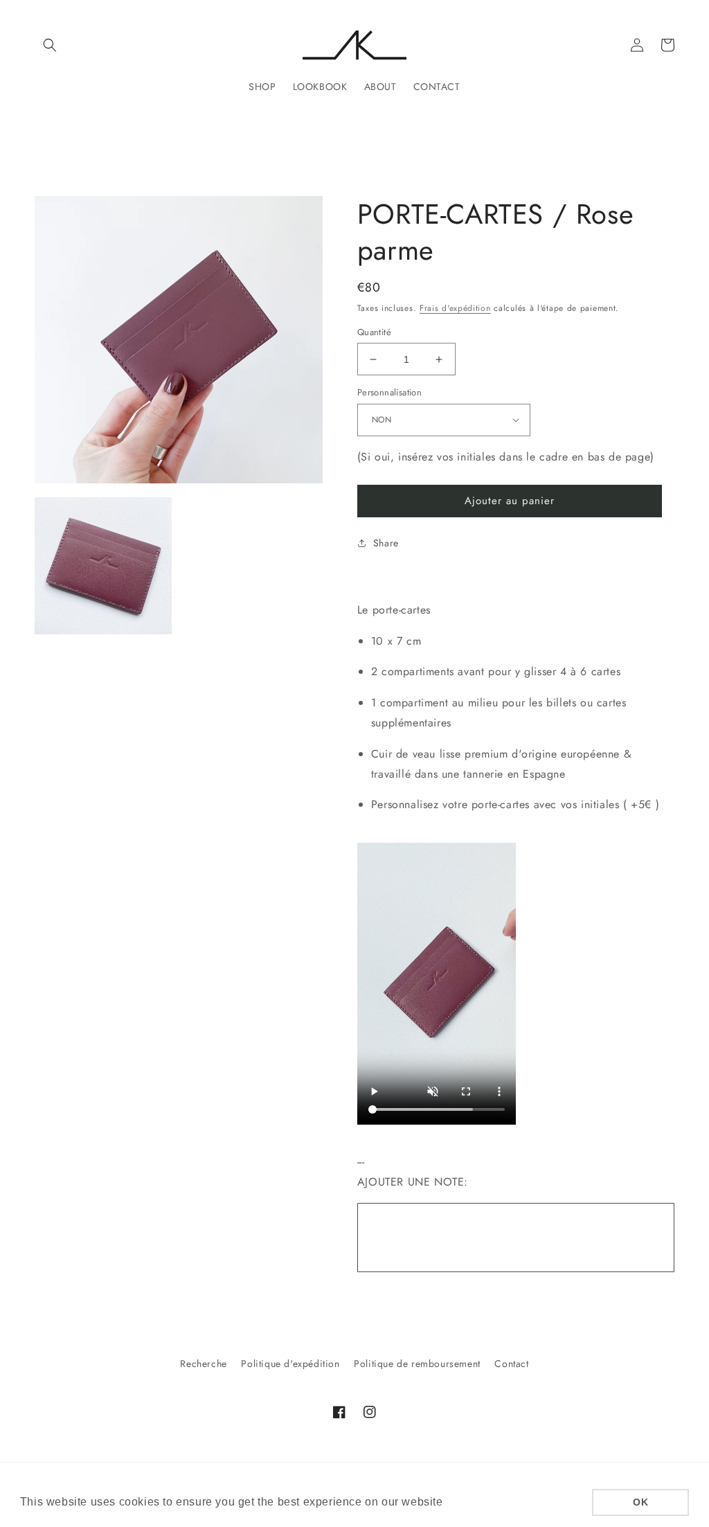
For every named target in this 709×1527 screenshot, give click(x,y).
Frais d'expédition (455, 308)
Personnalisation (389, 392)
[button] (50, 45)
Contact (511, 1363)
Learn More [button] (478, 1502)
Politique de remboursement (417, 1363)
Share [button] (386, 543)
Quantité (374, 332)
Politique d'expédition (290, 1363)
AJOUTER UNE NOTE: (412, 1182)
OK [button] (640, 1502)
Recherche (203, 1363)
